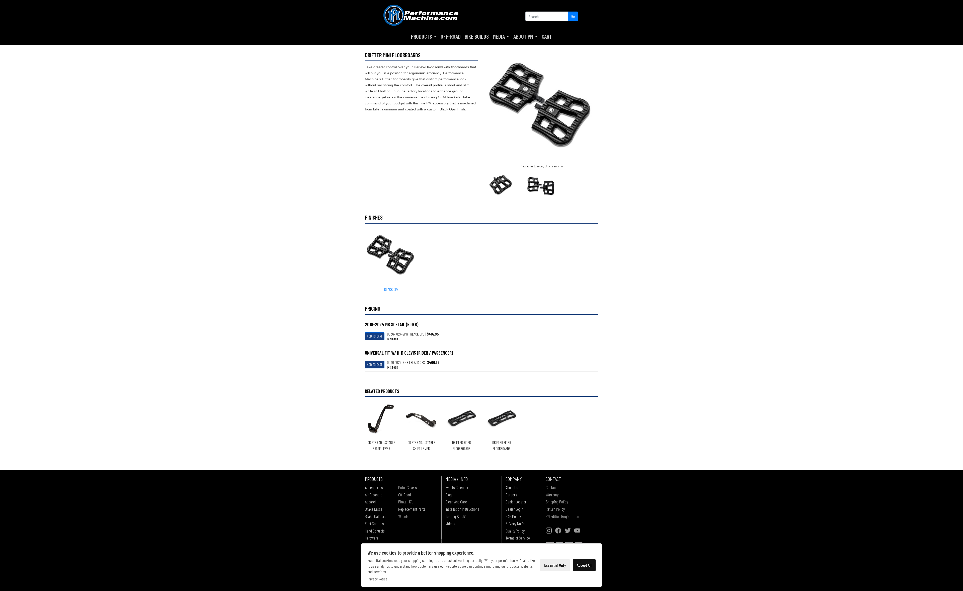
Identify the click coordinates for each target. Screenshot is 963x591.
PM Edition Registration (562, 516)
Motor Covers (407, 487)
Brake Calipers (375, 516)
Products (421, 36)
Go (573, 16)
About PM (523, 36)
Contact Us (553, 487)
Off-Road (451, 36)
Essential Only (555, 565)
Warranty (552, 494)
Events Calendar (456, 487)
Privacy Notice (516, 523)
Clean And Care (456, 501)
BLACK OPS (391, 289)
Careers (511, 494)
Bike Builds (477, 36)
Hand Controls (375, 530)
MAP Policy (513, 516)
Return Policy (555, 508)
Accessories (374, 487)
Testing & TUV (455, 516)
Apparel (370, 501)
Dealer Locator (516, 501)
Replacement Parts (412, 508)
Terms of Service (518, 537)
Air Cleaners (373, 494)
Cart (547, 36)
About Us (512, 487)
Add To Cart (374, 336)
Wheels (403, 516)
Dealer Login (514, 508)
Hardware (371, 537)
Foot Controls (374, 523)
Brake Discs (373, 508)
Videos (450, 523)
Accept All (584, 565)
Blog (448, 494)
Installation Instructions (462, 508)
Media (499, 36)
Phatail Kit (405, 501)
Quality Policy (515, 530)
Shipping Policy (557, 501)
